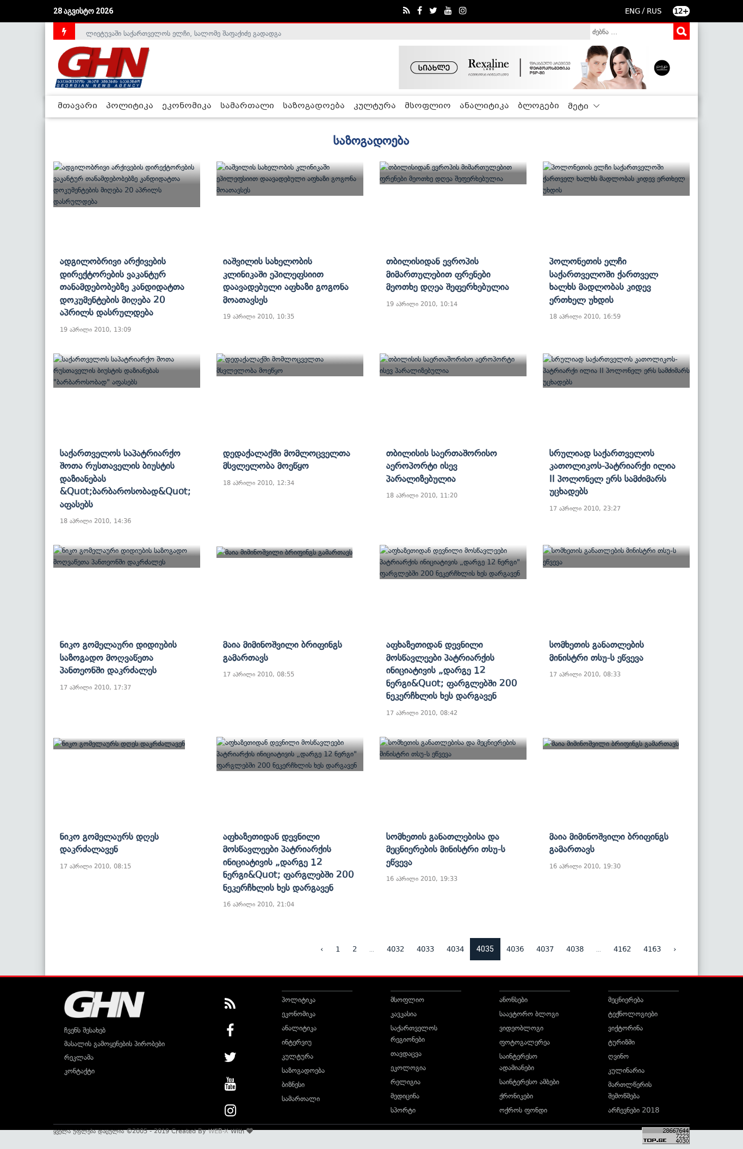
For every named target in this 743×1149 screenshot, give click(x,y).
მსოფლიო (428, 106)
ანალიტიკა (484, 106)
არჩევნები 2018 (633, 1110)
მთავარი (77, 106)
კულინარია (626, 1070)
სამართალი (247, 106)
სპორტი (403, 1110)
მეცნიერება (625, 1000)
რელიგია (405, 1082)
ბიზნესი (293, 1084)
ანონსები (513, 1000)
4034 (455, 949)
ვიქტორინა (625, 1028)
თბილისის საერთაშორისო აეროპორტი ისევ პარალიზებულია (441, 466)
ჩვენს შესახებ (85, 1030)
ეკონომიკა (187, 106)
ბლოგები (538, 106)
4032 (395, 949)
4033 (425, 949)
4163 (652, 949)
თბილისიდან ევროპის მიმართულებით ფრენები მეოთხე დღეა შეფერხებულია (447, 274)
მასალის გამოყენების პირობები (114, 1044)
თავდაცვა (406, 1053)
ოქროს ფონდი (523, 1110)
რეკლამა (79, 1057)
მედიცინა (405, 1096)
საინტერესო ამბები (529, 1082)
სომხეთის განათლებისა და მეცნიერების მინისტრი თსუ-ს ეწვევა (445, 849)
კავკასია (404, 1014)
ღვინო (618, 1056)
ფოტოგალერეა (524, 1042)
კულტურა (375, 106)
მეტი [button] (579, 107)
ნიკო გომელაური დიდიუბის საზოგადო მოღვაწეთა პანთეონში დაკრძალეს (118, 657)
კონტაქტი (79, 1071)
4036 (515, 949)
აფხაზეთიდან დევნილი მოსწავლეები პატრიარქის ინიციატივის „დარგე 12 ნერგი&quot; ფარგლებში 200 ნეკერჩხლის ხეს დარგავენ (451, 670)
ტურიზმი (621, 1042)
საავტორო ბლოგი (529, 1014)
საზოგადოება (314, 106)
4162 (622, 949)
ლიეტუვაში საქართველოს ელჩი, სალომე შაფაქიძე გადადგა (183, 31)
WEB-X (218, 1131)
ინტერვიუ (297, 1042)
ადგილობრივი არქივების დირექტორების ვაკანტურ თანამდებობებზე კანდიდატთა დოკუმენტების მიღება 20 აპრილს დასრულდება (122, 287)
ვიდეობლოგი (521, 1028)
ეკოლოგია (408, 1068)
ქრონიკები (516, 1096)
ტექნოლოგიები (633, 1014)
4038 (575, 949)
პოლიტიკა (129, 106)
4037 (545, 949)
